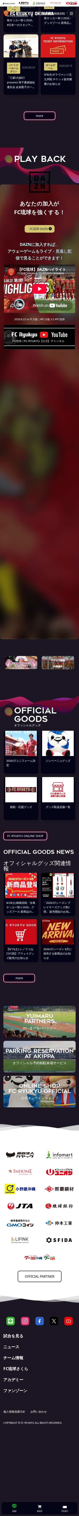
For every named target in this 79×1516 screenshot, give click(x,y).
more (39, 116)
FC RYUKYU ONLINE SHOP (25, 836)
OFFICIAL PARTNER (39, 1276)
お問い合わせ (38, 1411)
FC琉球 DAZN (39, 229)
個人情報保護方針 (14, 1411)
